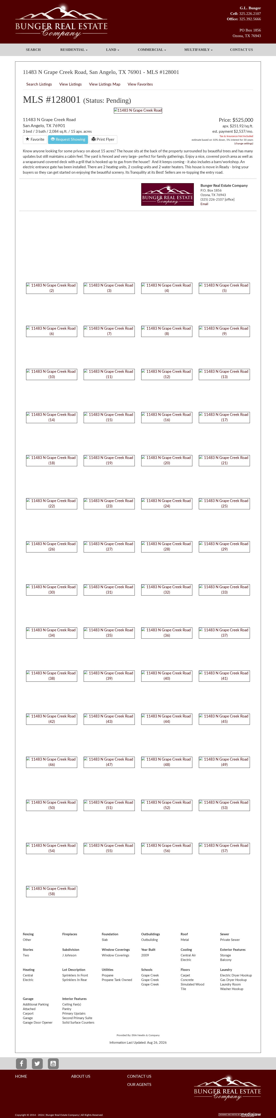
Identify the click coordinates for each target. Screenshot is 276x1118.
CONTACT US (139, 1077)
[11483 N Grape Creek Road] (138, 110)
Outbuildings (150, 934)
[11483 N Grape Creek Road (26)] (51, 546)
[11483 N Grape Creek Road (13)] (224, 374)
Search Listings (39, 84)
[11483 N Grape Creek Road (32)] (166, 589)
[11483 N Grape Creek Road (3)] (109, 288)
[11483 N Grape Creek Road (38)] (51, 676)
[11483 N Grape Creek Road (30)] (51, 589)
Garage (28, 999)
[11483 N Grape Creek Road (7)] (109, 331)
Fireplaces (69, 934)
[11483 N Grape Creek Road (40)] (166, 676)
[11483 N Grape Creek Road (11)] (109, 374)
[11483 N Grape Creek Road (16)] (166, 417)
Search (33, 49)
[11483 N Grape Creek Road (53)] (224, 805)
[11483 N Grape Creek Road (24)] (166, 503)
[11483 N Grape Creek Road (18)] (51, 460)
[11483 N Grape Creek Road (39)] (109, 676)
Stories (28, 949)
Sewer (224, 934)
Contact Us (241, 49)
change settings (243, 143)
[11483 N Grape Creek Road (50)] (51, 805)
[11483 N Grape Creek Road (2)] (51, 288)
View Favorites (140, 84)
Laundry (226, 969)
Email (204, 204)
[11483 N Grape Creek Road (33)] (224, 589)
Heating (28, 969)
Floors (185, 969)
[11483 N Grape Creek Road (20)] (166, 460)
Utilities (107, 969)
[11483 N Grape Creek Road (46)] (51, 762)
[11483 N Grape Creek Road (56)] (166, 848)
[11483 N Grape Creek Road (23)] (109, 503)
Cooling (186, 949)
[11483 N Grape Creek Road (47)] (109, 762)
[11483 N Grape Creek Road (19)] (109, 460)
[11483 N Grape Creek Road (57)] (224, 848)
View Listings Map (104, 84)
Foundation (110, 934)
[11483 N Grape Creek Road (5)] (224, 288)
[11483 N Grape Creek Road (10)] (51, 374)
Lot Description (73, 969)
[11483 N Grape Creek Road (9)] (224, 331)
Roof (184, 934)
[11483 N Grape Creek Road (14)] (51, 417)
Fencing (28, 934)
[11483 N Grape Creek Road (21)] (224, 460)
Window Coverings (116, 949)
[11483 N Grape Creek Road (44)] (166, 719)
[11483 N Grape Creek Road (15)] (109, 417)
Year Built (148, 949)
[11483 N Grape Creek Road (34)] (51, 633)
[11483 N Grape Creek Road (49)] (224, 762)
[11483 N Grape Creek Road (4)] (166, 288)
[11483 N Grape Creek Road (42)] (51, 719)
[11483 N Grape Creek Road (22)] (51, 503)
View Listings (70, 84)
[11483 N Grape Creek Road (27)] (109, 546)
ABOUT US (80, 1077)
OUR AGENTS (139, 1085)
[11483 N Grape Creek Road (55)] (109, 848)
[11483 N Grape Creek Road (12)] (166, 374)
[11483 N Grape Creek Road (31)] (109, 589)
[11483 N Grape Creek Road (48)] (166, 762)
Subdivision (70, 949)
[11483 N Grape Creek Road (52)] (166, 805)
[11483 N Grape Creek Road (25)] (224, 503)
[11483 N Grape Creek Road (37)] (224, 633)
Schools (146, 969)
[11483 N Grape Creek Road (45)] (224, 719)
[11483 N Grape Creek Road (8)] (166, 331)
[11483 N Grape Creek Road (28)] (166, 546)
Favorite (37, 140)
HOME (21, 1077)
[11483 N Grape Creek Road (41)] (224, 676)
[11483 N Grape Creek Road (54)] (51, 848)
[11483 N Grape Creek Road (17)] (224, 417)
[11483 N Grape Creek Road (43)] (109, 719)
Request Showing (70, 140)
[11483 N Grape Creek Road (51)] (109, 805)
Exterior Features (233, 949)
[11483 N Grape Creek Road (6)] (51, 331)
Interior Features (74, 999)
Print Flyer (105, 140)
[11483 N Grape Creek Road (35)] (109, 633)
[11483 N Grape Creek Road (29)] (224, 546)
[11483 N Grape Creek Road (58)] (51, 891)
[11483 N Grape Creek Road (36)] (166, 633)
